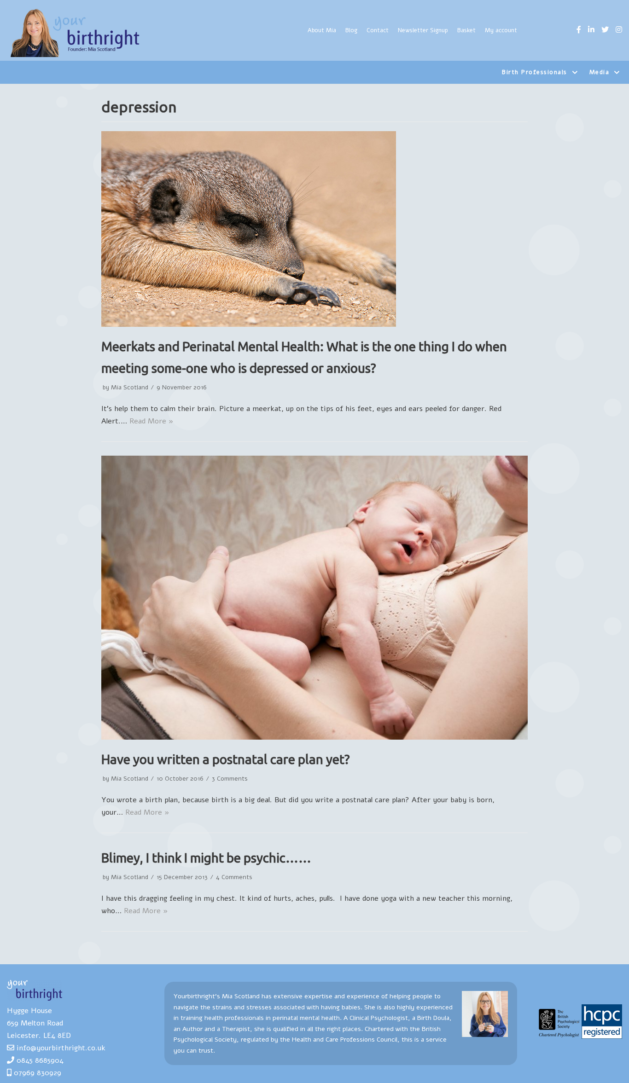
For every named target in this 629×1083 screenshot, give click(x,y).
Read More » (151, 421)
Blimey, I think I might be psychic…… (206, 858)
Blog (351, 30)
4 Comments (234, 877)
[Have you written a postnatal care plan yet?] (314, 737)
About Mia (322, 30)
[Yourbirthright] (76, 32)
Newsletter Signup (423, 30)
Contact (378, 30)
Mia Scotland (129, 387)
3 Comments (230, 778)
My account (501, 30)
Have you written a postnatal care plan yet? (225, 759)
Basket (466, 30)
